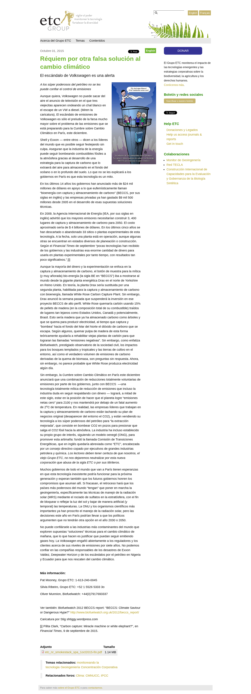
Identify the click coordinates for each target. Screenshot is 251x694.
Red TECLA (174, 164)
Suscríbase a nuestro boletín (179, 101)
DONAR (183, 50)
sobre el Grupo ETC (69, 687)
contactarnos (95, 687)
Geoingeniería (70, 667)
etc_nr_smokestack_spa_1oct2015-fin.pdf (73, 652)
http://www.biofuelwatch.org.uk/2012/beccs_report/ (104, 612)
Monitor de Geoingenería (183, 160)
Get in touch (174, 143)
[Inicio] (71, 21)
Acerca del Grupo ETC (55, 40)
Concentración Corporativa (99, 667)
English (193, 12)
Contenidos (97, 40)
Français (205, 12)
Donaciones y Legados (182, 130)
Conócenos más (174, 84)
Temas (80, 40)
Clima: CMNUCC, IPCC (92, 675)
